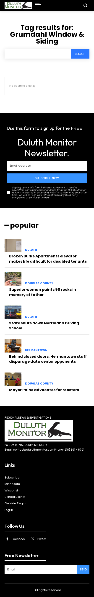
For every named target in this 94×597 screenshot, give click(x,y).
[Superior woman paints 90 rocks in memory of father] (13, 279)
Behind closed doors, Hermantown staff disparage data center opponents (48, 359)
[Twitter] (33, 539)
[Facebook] (7, 539)
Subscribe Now (47, 178)
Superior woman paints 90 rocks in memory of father (42, 292)
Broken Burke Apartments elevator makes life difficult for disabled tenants (48, 259)
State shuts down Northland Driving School (44, 326)
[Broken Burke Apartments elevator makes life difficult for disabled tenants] (13, 245)
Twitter (41, 539)
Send (83, 569)
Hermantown (36, 350)
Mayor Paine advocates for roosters (44, 389)
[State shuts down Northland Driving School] (13, 312)
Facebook (18, 539)
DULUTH (31, 250)
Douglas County (39, 283)
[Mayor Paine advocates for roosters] (13, 379)
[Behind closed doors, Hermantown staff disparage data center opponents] (13, 346)
